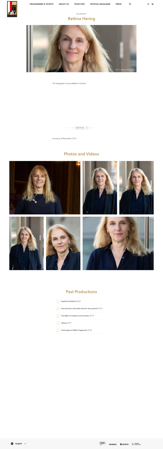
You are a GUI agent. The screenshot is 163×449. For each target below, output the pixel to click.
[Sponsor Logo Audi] (102, 443)
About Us (64, 4)
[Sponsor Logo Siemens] (113, 444)
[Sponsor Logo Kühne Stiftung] (136, 444)
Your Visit (79, 4)
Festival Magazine (100, 4)
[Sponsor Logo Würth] (124, 444)
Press (119, 4)
